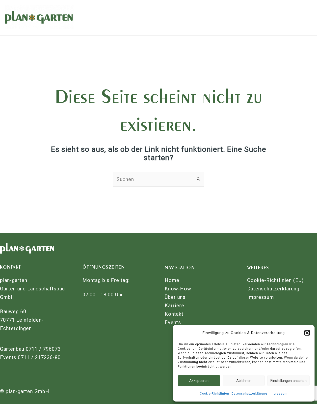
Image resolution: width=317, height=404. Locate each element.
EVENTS (254, 17)
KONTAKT (222, 17)
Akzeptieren (199, 380)
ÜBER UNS (150, 17)
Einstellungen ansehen (288, 380)
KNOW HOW (110, 17)
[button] (307, 332)
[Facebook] (284, 22)
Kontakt (174, 314)
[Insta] (294, 22)
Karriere (174, 306)
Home (172, 280)
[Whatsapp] (293, 14)
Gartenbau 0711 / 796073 (31, 349)
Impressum (279, 393)
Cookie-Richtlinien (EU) (275, 280)
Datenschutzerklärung (249, 393)
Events (173, 322)
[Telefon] (302, 14)
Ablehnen (243, 380)
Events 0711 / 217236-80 (31, 357)
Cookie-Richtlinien (214, 393)
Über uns (175, 297)
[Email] (283, 14)
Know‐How (178, 289)
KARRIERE (187, 17)
